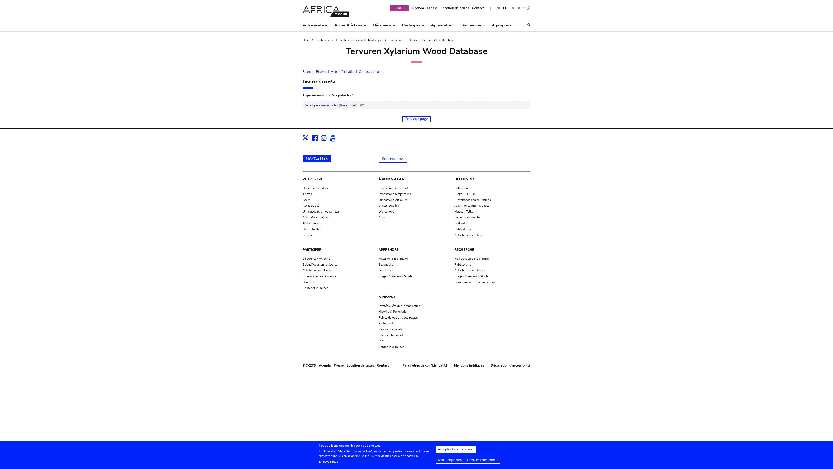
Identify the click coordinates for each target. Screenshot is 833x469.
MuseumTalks (463, 212)
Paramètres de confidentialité (424, 365)
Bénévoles (309, 282)
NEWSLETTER (317, 158)
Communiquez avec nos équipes (476, 282)
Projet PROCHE (465, 194)
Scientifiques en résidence (320, 265)
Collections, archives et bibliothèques (359, 40)
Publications (462, 229)
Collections (396, 40)
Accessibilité (311, 206)
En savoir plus (328, 461)
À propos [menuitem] (500, 27)
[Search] (528, 25)
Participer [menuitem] (411, 27)
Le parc (307, 235)
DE (519, 8)
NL (498, 8)
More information (343, 71)
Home (306, 40)
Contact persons (370, 71)
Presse (432, 8)
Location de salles (455, 8)
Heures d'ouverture (316, 188)
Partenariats (387, 323)
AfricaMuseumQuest (316, 217)
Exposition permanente (394, 188)
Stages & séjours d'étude (395, 276)
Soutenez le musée (315, 288)
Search (308, 71)
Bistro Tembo (312, 229)
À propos (387, 297)
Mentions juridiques (469, 365)
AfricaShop (310, 223)
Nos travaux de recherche (471, 259)
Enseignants (387, 270)
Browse (321, 71)
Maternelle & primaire (393, 259)
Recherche (323, 40)
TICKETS (400, 8)
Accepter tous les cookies (456, 449)
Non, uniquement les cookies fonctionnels (468, 460)
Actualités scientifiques (469, 235)
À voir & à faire (392, 179)
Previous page (416, 118)
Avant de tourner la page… (472, 206)
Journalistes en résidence (319, 276)
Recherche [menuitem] (471, 27)
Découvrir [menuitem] (382, 27)
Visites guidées (389, 206)
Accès (306, 200)
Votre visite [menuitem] (313, 27)
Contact (478, 8)
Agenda (418, 8)
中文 (526, 8)
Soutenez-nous (392, 159)
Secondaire (386, 265)
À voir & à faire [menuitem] (348, 27)
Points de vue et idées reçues (398, 317)
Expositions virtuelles (393, 200)
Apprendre (388, 250)
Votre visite (314, 179)
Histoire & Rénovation (393, 312)
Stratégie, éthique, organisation (399, 306)
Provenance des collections (472, 200)
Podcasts (460, 223)
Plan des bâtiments (392, 335)
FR (505, 8)
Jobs (382, 341)
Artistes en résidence (317, 270)
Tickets (307, 194)
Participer (312, 250)
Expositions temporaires (395, 194)
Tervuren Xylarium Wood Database (432, 40)
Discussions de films (468, 217)
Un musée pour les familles (321, 212)
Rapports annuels (390, 329)
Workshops (386, 212)
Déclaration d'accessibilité (510, 365)
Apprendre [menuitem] (441, 27)
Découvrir (464, 179)
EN (512, 8)
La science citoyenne (316, 259)
